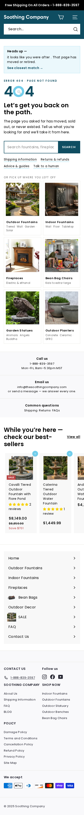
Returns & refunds (55, 159)
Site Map (10, 763)
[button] (19, 504)
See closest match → (25, 68)
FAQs (56, 410)
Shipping (31, 410)
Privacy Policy (14, 756)
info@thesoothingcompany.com (42, 387)
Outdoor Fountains (56, 699)
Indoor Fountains (55, 693)
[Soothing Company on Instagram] (44, 677)
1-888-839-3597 (42, 364)
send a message (25, 391)
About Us (10, 693)
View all (73, 437)
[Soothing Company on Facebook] (52, 677)
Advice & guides (16, 166)
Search (69, 147)
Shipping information (20, 159)
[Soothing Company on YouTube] (60, 677)
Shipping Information (20, 699)
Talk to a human (46, 166)
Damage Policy (15, 732)
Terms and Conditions (20, 738)
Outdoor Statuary (55, 706)
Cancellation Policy (18, 744)
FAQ (7, 706)
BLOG (8, 712)
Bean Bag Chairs (54, 718)
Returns (44, 410)
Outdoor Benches (55, 712)
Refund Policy (14, 750)
